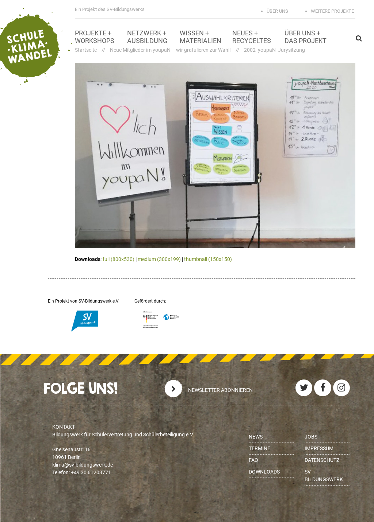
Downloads (264, 472)
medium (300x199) (159, 259)
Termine (259, 448)
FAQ (253, 460)
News (256, 437)
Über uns (277, 11)
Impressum (319, 448)
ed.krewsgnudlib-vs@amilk (82, 465)
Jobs (311, 437)
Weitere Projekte (332, 11)
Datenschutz (322, 460)
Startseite (86, 50)
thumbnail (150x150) (208, 259)
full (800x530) (118, 259)
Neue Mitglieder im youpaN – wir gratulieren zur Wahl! (170, 50)
